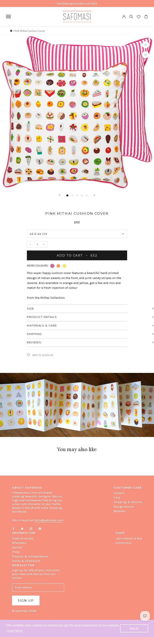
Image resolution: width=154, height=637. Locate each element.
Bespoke (119, 511)
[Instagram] (31, 528)
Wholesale (19, 543)
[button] (52, 266)
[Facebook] (13, 528)
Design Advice (123, 506)
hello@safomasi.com (49, 520)
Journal (17, 547)
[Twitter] (22, 528)
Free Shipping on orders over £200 (77, 3)
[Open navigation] (8, 16)
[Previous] (59, 195)
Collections (124, 543)
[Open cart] (146, 16)
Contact (118, 493)
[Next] (94, 195)
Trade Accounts (22, 538)
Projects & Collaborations (30, 556)
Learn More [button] (14, 630)
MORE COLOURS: (37, 265)
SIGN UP (26, 600)
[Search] (131, 16)
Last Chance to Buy (129, 538)
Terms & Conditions (26, 561)
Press (16, 552)
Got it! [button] (134, 628)
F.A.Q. (117, 497)
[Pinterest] (39, 528)
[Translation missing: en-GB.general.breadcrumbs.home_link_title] (11, 30)
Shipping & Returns (127, 502)
